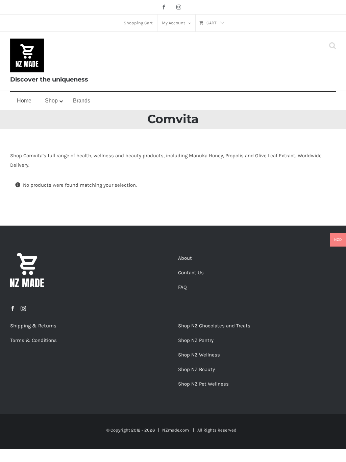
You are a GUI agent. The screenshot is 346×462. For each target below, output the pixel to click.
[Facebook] (13, 308)
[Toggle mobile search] (332, 45)
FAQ (182, 287)
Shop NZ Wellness (199, 355)
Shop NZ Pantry (196, 340)
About (185, 258)
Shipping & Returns (33, 326)
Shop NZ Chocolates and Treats (214, 326)
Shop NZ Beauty (196, 369)
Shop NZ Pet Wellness (203, 384)
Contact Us (191, 273)
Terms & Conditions (33, 340)
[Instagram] (23, 308)
